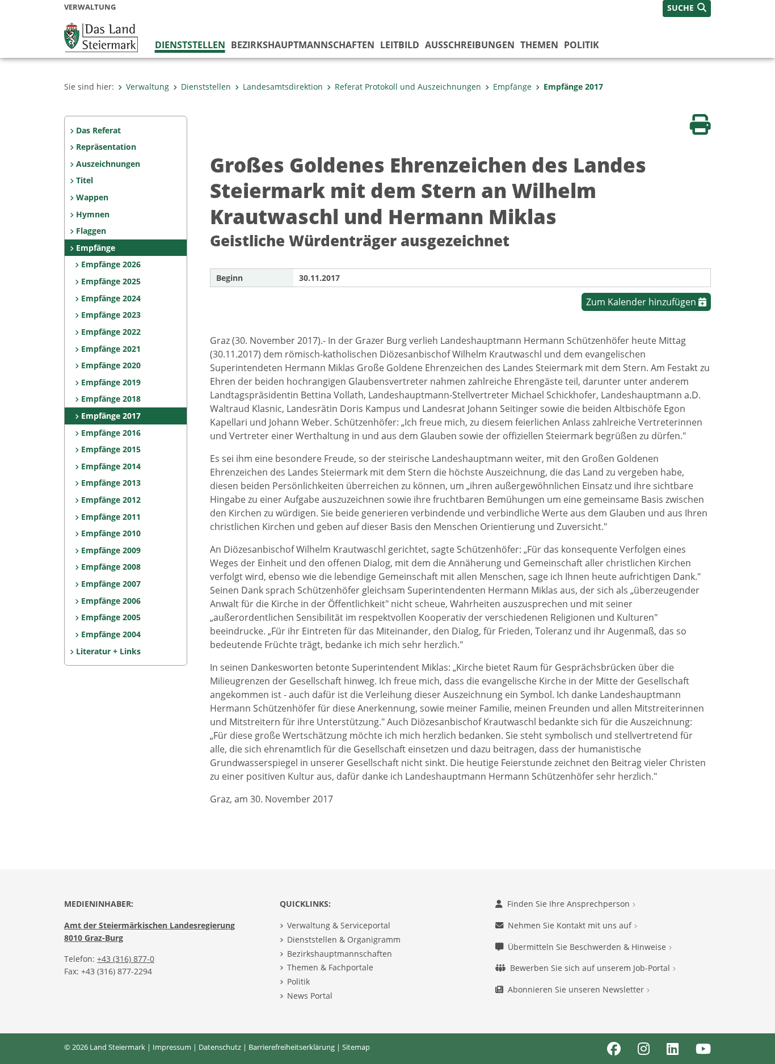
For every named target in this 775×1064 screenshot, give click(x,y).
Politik (581, 45)
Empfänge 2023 (111, 314)
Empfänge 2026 (111, 264)
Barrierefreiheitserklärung (291, 1047)
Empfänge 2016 (111, 432)
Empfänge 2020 (111, 365)
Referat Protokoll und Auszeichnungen (408, 86)
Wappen (92, 197)
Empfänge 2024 (111, 298)
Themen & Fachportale (330, 967)
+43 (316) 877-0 (125, 958)
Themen (539, 45)
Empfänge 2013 (111, 482)
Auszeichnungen (108, 163)
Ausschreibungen (470, 45)
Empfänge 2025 (111, 281)
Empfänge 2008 (111, 566)
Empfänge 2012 (111, 499)
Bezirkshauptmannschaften (339, 953)
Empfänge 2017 (573, 86)
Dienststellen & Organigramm (344, 939)
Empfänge (512, 86)
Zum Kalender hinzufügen (642, 302)
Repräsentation (106, 146)
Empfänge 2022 (111, 331)
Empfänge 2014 (111, 466)
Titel (84, 180)
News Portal (309, 995)
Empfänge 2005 (111, 617)
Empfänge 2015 (111, 449)
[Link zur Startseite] (101, 36)
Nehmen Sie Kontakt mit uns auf (571, 925)
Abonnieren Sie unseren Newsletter (577, 989)
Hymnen (92, 214)
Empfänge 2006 (111, 600)
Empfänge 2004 (111, 634)
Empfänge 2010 (111, 533)
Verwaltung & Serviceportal (338, 925)
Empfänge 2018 (111, 398)
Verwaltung (147, 86)
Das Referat (98, 130)
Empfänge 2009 (111, 550)
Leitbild (399, 45)
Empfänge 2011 (111, 516)
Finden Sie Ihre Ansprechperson (569, 903)
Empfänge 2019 (111, 382)
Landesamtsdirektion (283, 86)
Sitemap (356, 1047)
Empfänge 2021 (111, 348)
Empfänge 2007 (111, 583)
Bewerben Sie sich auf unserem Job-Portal (591, 967)
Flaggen (91, 230)
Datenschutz (220, 1047)
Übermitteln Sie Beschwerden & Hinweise (588, 946)
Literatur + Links (108, 651)
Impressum (172, 1047)
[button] (686, 8)
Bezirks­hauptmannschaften (302, 45)
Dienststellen (190, 45)
